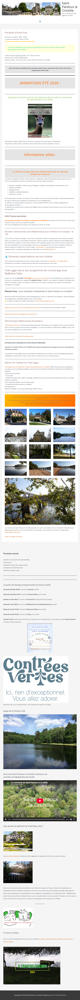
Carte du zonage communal (13, 536)
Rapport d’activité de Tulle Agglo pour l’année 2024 (21, 314)
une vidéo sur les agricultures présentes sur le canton (55, 939)
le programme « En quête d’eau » (57, 261)
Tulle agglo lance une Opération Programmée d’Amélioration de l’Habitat (27, 367)
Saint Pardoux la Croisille (69, 7)
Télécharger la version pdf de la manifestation (40, 404)
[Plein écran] (74, 819)
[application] (40, 800)
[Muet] (71, 819)
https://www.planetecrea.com (45, 301)
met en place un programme (36, 278)
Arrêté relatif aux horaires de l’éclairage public (19, 336)
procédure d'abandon (13, 856)
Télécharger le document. (13, 532)
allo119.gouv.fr (40, 247)
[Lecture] (6, 819)
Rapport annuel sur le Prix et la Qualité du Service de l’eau (23, 307)
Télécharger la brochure (12, 325)
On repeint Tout (40, 399)
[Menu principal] (40, 21)
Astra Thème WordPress (58, 995)
